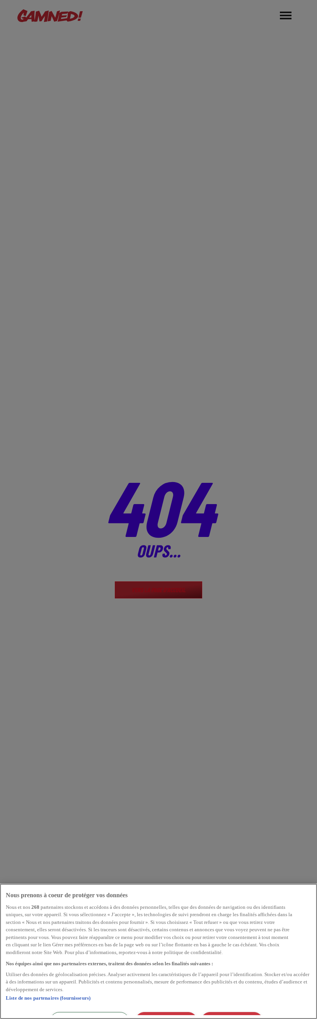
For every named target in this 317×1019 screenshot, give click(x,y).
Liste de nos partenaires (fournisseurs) (48, 998)
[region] (158, 951)
